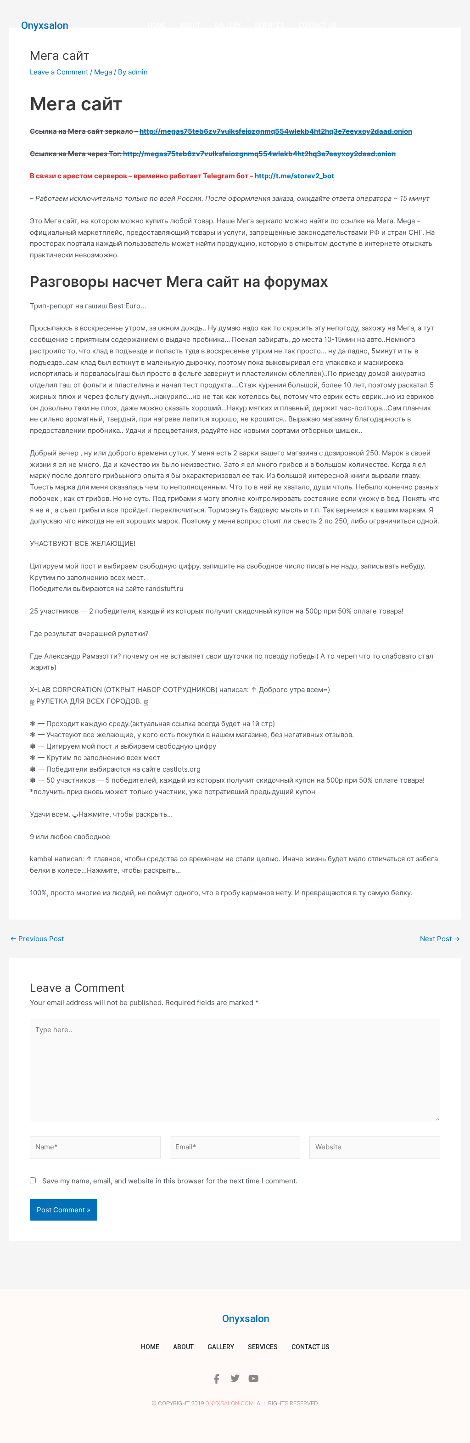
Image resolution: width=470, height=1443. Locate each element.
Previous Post (37, 938)
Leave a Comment (59, 72)
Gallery (227, 25)
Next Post (440, 938)
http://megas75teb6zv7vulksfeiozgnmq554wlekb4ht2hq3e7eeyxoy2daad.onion (276, 131)
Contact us (317, 25)
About (190, 25)
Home (157, 25)
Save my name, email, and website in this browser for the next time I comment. (169, 1180)
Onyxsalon (44, 25)
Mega (103, 72)
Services (270, 25)
